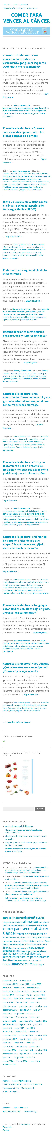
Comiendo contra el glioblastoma (19, 826)
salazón (6, 711)
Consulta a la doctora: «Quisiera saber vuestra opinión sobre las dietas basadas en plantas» (23, 132)
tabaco (39, 961)
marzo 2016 (8, 1032)
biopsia (6, 643)
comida (12, 179)
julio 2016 (38, 1024)
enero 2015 (35, 1046)
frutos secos (41, 317)
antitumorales (29, 174)
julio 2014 (38, 1054)
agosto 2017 (25, 1010)
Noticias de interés (16, 247)
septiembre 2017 (10, 1010)
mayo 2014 (19, 1057)
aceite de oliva (9, 918)
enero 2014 (35, 1061)
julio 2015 (38, 1039)
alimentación (8, 108)
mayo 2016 (19, 1028)
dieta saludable (21, 517)
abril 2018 (42, 999)
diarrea (30, 442)
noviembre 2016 (26, 1021)
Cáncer (14, 176)
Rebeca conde (11, 898)
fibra (27, 317)
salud (21, 187)
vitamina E (15, 190)
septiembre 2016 (10, 1024)
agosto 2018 (39, 995)
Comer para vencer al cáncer (26, 18)
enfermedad (26, 182)
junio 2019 (24, 984)
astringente (13, 439)
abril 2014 (31, 1057)
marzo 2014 (8, 1061)
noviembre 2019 (10, 980)
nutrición (16, 184)
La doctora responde (21, 105)
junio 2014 (7, 1057)
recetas (15, 187)
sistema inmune (41, 522)
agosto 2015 (25, 1039)
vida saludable (32, 255)
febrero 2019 (32, 988)
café (38, 705)
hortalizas (33, 376)
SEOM (14, 255)
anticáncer (21, 312)
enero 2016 (35, 1032)
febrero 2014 (21, 1061)
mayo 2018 (30, 999)
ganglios (12, 519)
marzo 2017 (8, 1017)
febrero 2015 (21, 1046)
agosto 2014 (25, 1054)
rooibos (21, 961)
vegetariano (37, 187)
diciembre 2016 (9, 1021)
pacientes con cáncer (31, 951)
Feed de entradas (20, 1108)
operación (7, 113)
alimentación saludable (13, 922)
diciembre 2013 (9, 1065)
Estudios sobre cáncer (12, 1084)
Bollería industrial (32, 511)
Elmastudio (7, 1127)
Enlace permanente (34, 190)
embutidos (16, 182)
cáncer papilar (31, 643)
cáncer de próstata (18, 938)
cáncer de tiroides (30, 108)
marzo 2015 (8, 1046)
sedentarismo (26, 379)
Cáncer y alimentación (22, 245)
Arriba (6, 1130)
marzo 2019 (19, 988)
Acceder (6, 1108)
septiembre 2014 (10, 1054)
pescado (24, 184)
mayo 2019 (36, 984)
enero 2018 (35, 1002)
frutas (34, 111)
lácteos (46, 182)
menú (40, 646)
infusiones (21, 519)
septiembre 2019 (10, 984)
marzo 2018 (8, 1002)
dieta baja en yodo (10, 646)
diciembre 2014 (9, 1050)
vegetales (28, 187)
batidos (22, 925)
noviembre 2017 (26, 1006)
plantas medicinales (28, 445)
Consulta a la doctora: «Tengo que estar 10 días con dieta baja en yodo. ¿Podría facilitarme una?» (26, 609)
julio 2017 (38, 1010)
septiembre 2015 (10, 1039)
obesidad (7, 950)
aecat (43, 641)
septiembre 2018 (24, 995)
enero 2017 (35, 1017)
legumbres (41, 111)
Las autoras (32, 9)
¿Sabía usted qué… (11, 1092)
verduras (29, 113)
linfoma (38, 519)
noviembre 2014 (26, 1050)
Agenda (6, 1081)
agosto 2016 (25, 1024)
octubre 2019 (25, 980)
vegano (30, 649)
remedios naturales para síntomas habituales (24, 446)
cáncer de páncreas (35, 937)
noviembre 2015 (26, 1035)
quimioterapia (28, 522)
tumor (21, 113)
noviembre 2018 (38, 991)
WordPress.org (30, 1111)
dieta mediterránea (15, 111)
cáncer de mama (25, 176)
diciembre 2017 (9, 1006)
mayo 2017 (19, 1013)
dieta (5, 111)
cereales (6, 314)
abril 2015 (31, 1043)
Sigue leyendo (14, 236)
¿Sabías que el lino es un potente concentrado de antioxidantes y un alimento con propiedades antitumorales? (26, 870)
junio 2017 (7, 1013)
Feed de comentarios (12, 1111)
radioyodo (15, 649)
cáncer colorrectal (25, 439)
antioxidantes (31, 312)
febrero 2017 (21, 1017)
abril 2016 (31, 1028)
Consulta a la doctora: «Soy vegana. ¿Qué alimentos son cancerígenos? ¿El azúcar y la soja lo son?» (26, 667)
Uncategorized (27, 1088)
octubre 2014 (41, 1050)
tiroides (15, 113)
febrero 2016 (21, 1032)
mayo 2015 (19, 1043)
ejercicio (27, 111)
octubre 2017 (41, 1006)
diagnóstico (43, 108)
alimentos (18, 108)
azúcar (38, 174)
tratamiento (7, 965)
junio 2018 (18, 999)
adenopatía (7, 511)
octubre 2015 (41, 1035)
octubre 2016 (41, 1021)
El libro (14, 4)
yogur (22, 190)
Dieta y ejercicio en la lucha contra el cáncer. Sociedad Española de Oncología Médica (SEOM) (25, 205)
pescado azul (33, 184)
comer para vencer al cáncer (22, 314)
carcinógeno (8, 708)
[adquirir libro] (4, 741)
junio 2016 (7, 1028)
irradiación (23, 646)
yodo (35, 113)
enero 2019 (8, 991)
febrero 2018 (21, 1002)
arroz (5, 439)
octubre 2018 (8, 995)
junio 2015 (7, 1043)
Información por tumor (14, 9)
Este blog (24, 4)
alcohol (45, 371)
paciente (15, 445)
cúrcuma (30, 514)
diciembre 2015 (9, 1035)
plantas (43, 184)
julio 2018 (7, 999)
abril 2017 (31, 1013)
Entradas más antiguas (16, 722)
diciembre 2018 (22, 991)
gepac (40, 182)
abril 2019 (7, 988)
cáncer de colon (28, 250)
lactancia (42, 376)
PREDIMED (7, 187)
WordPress (25, 1124)
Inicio (6, 4)
